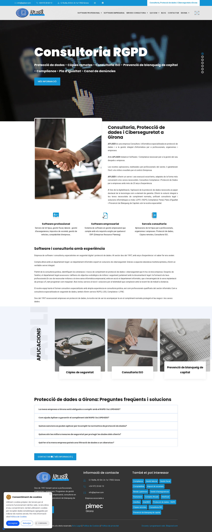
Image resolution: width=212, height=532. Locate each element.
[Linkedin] (103, 3)
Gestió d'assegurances (159, 492)
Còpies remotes (139, 507)
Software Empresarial (114, 13)
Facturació (137, 497)
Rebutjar (27, 523)
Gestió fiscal (165, 481)
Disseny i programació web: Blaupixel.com (160, 526)
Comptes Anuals (152, 497)
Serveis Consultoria (136, 13)
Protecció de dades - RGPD (164, 502)
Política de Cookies (91, 526)
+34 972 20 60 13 (45, 3)
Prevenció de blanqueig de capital (146, 512)
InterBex (136, 502)
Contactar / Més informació (55, 456)
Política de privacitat (110, 526)
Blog (163, 13)
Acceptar (13, 523)
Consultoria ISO (80, 372)
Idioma (184, 13)
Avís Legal (77, 526)
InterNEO (146, 502)
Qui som (153, 13)
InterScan (165, 497)
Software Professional (89, 13)
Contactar (173, 13)
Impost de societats (155, 486)
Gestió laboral (151, 481)
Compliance (185, 372)
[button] (197, 13)
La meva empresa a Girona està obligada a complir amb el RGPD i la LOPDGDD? (79, 409)
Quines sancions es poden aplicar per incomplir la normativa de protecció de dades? (83, 426)
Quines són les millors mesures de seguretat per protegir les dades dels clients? (80, 434)
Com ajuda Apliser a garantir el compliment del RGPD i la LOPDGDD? (74, 417)
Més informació (47, 81)
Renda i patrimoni (140, 492)
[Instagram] (95, 3)
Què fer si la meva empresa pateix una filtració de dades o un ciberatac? (76, 442)
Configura (42, 523)
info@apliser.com (24, 3)
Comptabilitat (138, 486)
